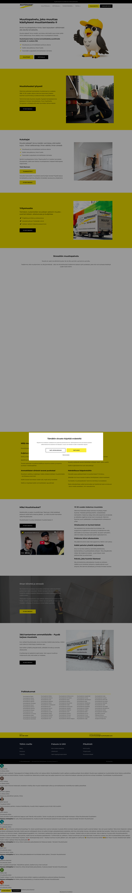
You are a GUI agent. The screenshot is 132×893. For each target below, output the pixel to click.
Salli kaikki (76, 450)
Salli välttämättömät (56, 450)
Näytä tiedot (66, 455)
